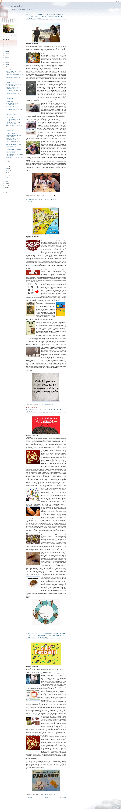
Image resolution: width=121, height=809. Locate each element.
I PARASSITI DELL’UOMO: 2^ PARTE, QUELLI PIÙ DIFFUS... (13, 78)
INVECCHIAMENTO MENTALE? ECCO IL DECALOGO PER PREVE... (14, 123)
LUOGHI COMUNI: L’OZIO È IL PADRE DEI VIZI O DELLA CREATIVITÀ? (43, 200)
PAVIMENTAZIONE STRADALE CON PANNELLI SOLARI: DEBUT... (13, 94)
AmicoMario (17, 6)
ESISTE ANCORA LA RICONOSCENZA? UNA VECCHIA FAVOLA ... (13, 85)
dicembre (8, 68)
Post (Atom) (32, 800)
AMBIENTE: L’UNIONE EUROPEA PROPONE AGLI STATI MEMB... (12, 88)
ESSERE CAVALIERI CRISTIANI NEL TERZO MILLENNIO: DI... (13, 104)
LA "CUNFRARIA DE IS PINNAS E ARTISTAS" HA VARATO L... (12, 139)
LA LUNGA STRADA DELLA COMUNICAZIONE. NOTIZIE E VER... (14, 148)
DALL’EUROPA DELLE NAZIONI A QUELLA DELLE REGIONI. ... (14, 126)
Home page (46, 797)
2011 (6, 183)
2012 (6, 181)
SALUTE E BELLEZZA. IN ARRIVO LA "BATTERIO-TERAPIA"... (13, 151)
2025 (6, 46)
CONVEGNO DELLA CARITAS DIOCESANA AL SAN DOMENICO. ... (14, 110)
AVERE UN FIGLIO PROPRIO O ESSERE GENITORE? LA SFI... (13, 72)
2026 (6, 44)
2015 (6, 64)
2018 (6, 59)
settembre (8, 163)
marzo (7, 174)
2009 (6, 187)
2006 (6, 192)
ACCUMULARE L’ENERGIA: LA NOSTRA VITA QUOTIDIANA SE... (14, 145)
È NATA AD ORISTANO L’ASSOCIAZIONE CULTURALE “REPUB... (14, 158)
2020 (6, 55)
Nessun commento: (48, 195)
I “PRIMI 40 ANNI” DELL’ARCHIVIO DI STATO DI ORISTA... (13, 136)
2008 (6, 189)
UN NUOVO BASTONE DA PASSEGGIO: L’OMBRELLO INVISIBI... (13, 113)
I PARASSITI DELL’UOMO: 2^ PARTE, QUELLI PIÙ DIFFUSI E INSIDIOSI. (44, 410)
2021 (6, 53)
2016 (6, 62)
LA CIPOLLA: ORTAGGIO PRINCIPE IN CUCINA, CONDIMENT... (13, 116)
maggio (7, 170)
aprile (7, 172)
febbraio (7, 175)
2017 (6, 61)
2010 (6, 185)
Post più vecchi (63, 797)
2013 (6, 180)
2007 (6, 190)
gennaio (7, 177)
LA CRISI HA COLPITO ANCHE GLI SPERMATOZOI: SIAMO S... (13, 107)
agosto (7, 164)
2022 (6, 51)
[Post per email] (54, 195)
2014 (6, 66)
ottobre (7, 161)
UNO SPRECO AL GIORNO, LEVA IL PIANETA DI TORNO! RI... (13, 120)
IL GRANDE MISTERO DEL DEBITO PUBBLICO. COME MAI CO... (13, 142)
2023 (6, 50)
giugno (7, 168)
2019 (6, 57)
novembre (8, 69)
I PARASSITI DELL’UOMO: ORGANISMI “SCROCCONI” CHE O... (13, 81)
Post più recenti (29, 797)
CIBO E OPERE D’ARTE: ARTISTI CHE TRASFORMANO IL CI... (13, 91)
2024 (6, 48)
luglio (7, 166)
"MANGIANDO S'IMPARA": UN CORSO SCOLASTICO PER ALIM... (13, 132)
